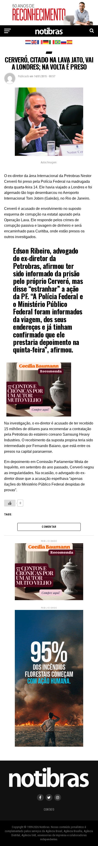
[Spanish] (70, 42)
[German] (46, 42)
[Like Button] (9, 503)
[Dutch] (28, 42)
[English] (34, 42)
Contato (49, 809)
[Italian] (52, 42)
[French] (40, 42)
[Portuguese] (58, 42)
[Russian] (64, 42)
